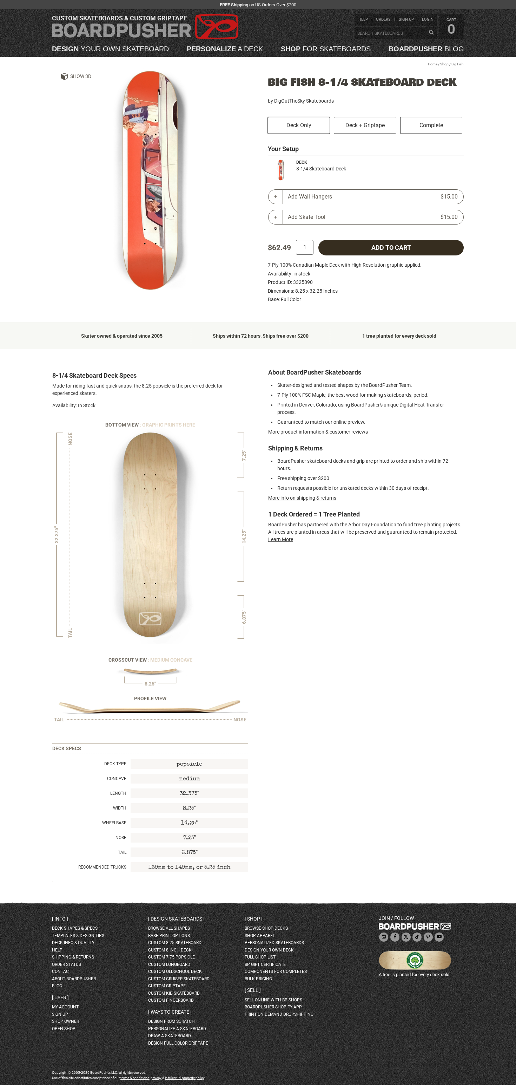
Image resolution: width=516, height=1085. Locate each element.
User (60, 997)
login (428, 19)
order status (66, 964)
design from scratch (171, 1021)
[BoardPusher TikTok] (417, 937)
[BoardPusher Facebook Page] (394, 937)
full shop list (260, 957)
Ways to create (170, 1012)
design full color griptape (178, 1043)
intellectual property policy (184, 1078)
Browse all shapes (169, 928)
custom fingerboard (171, 1000)
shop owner (65, 1021)
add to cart (391, 247)
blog (426, 48)
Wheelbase (114, 822)
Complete (431, 125)
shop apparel (260, 935)
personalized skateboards (274, 942)
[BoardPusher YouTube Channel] (439, 937)
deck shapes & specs (75, 928)
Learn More (280, 539)
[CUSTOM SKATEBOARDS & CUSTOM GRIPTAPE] (145, 37)
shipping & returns (73, 957)
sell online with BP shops (273, 1000)
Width (119, 808)
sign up (406, 19)
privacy (156, 1078)
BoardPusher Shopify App (273, 1007)
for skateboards (326, 48)
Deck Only (298, 125)
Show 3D (80, 76)
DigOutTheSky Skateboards (304, 101)
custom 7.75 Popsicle (171, 957)
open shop (63, 1028)
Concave (116, 778)
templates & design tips (78, 935)
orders (383, 19)
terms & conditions (134, 1078)
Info (60, 919)
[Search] (431, 33)
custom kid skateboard (174, 993)
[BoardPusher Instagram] (383, 937)
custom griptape (167, 985)
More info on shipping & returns (302, 498)
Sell (252, 990)
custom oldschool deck (175, 971)
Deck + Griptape (365, 125)
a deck (225, 48)
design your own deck (269, 950)
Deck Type (115, 763)
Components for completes (276, 971)
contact (61, 971)
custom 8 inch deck (170, 950)
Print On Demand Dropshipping (279, 1014)
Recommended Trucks (102, 867)
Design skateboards (176, 919)
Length (118, 793)
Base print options (169, 935)
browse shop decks (266, 928)
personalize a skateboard (177, 1028)
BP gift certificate (265, 964)
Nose (120, 837)
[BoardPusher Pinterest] (428, 937)
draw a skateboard (169, 1035)
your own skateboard (110, 48)
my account (65, 1007)
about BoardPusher (74, 978)
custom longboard (169, 964)
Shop (444, 64)
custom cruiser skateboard (179, 978)
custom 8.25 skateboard (174, 942)
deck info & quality (73, 942)
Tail (122, 852)
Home (432, 64)
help (363, 19)
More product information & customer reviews (318, 432)
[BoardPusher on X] (406, 937)
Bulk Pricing (258, 978)
